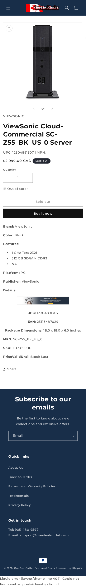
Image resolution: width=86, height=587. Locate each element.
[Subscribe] (72, 436)
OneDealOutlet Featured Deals (34, 568)
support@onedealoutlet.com (44, 535)
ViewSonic (13, 116)
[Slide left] (33, 108)
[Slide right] (52, 108)
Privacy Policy (19, 505)
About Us (15, 467)
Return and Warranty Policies (32, 486)
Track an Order (20, 477)
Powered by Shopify (69, 568)
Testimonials (18, 496)
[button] (8, 7)
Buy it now (43, 213)
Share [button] (12, 369)
